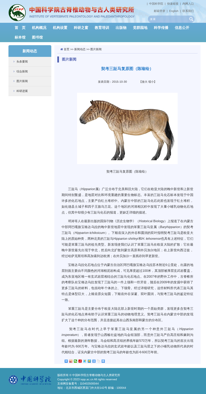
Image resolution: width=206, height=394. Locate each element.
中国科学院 (156, 3)
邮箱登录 (159, 11)
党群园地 (140, 28)
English (173, 11)
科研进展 (22, 91)
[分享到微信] (75, 361)
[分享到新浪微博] (71, 361)
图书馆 (37, 37)
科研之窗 (81, 28)
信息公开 (182, 28)
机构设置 (60, 28)
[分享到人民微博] (80, 361)
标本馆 (20, 37)
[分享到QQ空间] (89, 361)
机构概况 (39, 28)
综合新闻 (22, 71)
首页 (66, 49)
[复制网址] (98, 361)
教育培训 (102, 28)
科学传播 (161, 28)
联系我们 (188, 11)
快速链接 (172, 3)
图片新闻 (22, 81)
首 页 (20, 28)
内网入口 (188, 3)
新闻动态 (79, 49)
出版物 (121, 28)
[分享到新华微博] (85, 361)
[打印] (103, 361)
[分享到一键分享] (94, 361)
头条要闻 (22, 61)
